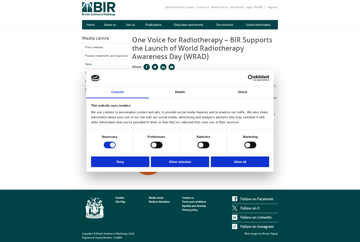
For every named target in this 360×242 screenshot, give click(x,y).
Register (273, 7)
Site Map (120, 201)
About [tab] (242, 92)
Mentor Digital (270, 233)
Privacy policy (190, 209)
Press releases (94, 47)
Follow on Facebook (256, 199)
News (88, 64)
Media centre (219, 7)
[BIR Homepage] (94, 208)
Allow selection (180, 162)
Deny (120, 162)
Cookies (119, 197)
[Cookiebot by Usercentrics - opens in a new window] (251, 78)
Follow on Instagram (257, 226)
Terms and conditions (194, 201)
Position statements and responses (106, 55)
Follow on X (250, 208)
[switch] (156, 145)
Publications (153, 24)
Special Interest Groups (179, 7)
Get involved (224, 24)
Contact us (202, 7)
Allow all (240, 162)
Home (90, 24)
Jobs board (237, 7)
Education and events (188, 24)
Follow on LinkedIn (256, 217)
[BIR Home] (98, 8)
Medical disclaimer (159, 201)
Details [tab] (180, 92)
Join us (130, 24)
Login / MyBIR (254, 7)
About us (110, 24)
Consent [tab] (117, 92)
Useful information (258, 24)
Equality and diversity (194, 205)
